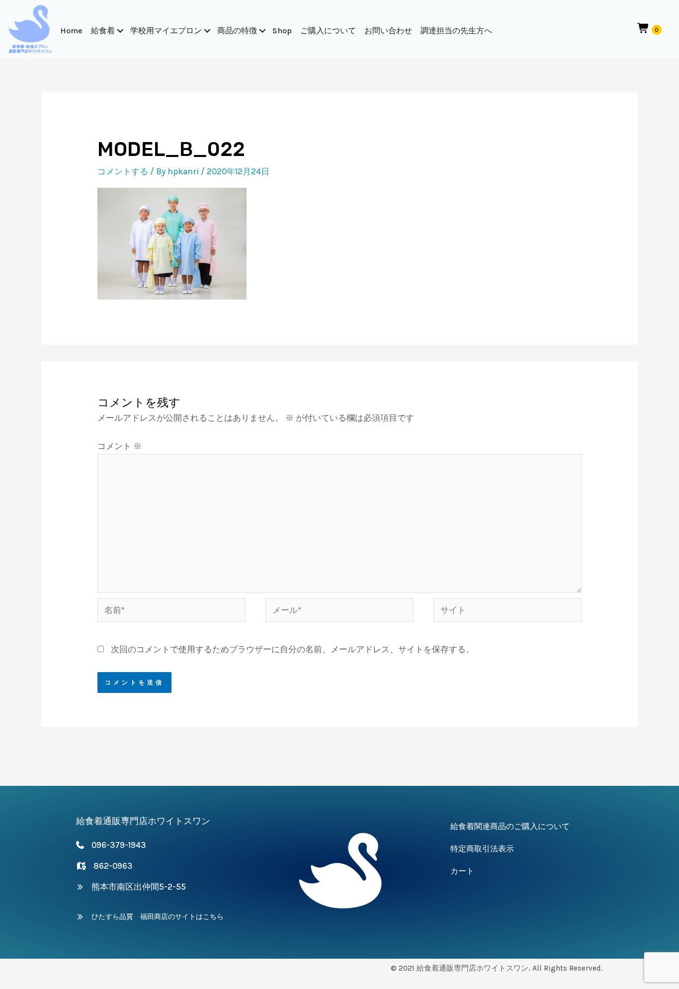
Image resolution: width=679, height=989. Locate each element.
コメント (119, 446)
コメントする (122, 171)
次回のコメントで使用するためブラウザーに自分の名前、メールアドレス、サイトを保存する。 (292, 649)
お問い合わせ (388, 30)
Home (71, 30)
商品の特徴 (237, 30)
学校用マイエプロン (166, 30)
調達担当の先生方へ (456, 30)
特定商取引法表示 (482, 848)
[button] (120, 31)
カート (462, 871)
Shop (282, 30)
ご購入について (328, 30)
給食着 (103, 30)
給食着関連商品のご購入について (510, 826)
